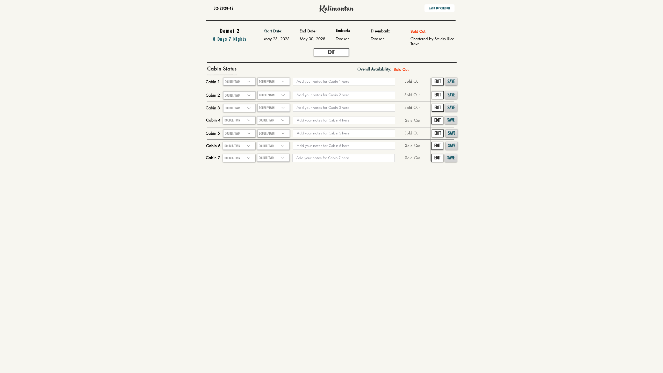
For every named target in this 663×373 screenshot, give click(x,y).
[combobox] (239, 95)
